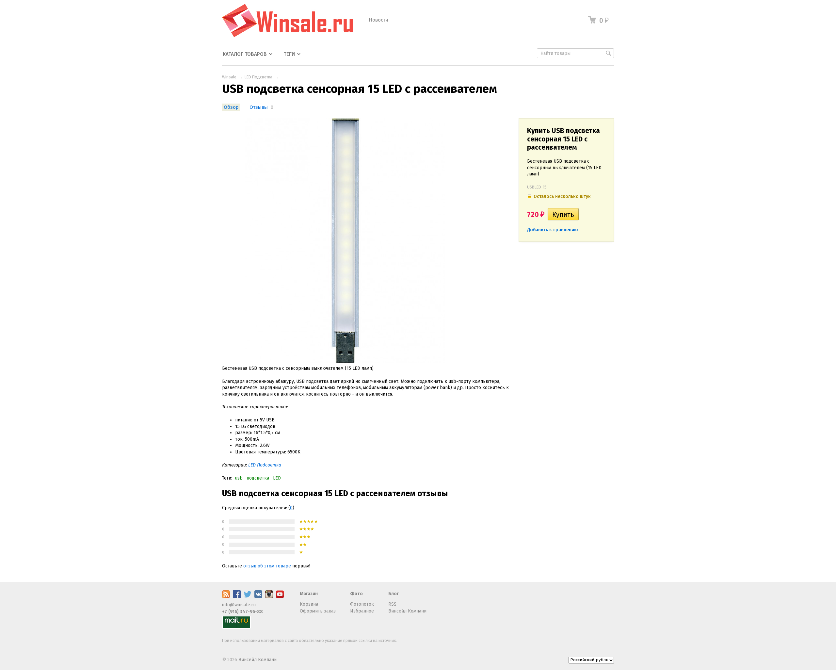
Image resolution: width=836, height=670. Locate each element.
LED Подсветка (258, 76)
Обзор (231, 107)
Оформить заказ (318, 611)
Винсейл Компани (407, 611)
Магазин (309, 593)
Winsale (229, 76)
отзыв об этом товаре (267, 566)
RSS (392, 604)
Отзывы (258, 107)
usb (239, 478)
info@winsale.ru (239, 605)
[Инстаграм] (269, 597)
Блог (393, 593)
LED (277, 478)
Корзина (309, 604)
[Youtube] (280, 597)
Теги (289, 54)
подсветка (258, 478)
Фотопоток (362, 604)
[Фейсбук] (237, 597)
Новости (378, 20)
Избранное (362, 611)
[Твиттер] (247, 597)
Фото (356, 593)
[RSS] (226, 597)
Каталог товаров (245, 54)
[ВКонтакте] (258, 597)
